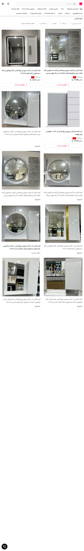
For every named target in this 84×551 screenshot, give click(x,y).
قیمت (54, 23)
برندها (64, 23)
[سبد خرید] (3, 4)
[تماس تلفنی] (4, 546)
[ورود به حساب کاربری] (8, 4)
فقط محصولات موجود (27, 23)
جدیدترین (75, 23)
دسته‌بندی (43, 23)
